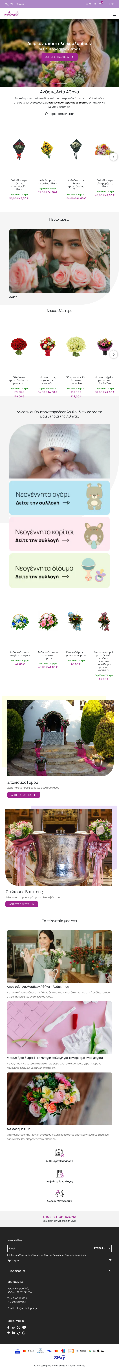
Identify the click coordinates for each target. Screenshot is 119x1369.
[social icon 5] (8, 1333)
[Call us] (7, 4)
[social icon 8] (23, 1333)
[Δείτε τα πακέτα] (60, 738)
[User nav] (95, 4)
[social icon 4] (24, 1327)
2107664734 (17, 4)
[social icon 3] (18, 1327)
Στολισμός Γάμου (22, 782)
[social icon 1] (8, 1327)
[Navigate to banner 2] (59, 534)
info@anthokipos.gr (26, 1308)
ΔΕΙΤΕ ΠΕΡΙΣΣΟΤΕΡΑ (57, 57)
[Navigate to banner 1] (59, 498)
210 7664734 (20, 1298)
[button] (11, 129)
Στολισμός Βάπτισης (24, 891)
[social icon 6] (13, 1333)
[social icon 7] (18, 1333)
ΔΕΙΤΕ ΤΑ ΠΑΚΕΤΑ (21, 795)
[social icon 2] (13, 1327)
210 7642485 (19, 1302)
